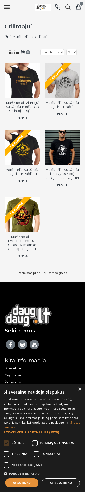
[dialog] (42, 438)
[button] (42, 432)
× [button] (79, 389)
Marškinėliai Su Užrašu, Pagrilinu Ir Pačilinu (63, 105)
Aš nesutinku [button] (61, 483)
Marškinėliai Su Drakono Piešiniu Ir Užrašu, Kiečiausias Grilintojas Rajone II (22, 243)
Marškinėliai (21, 36)
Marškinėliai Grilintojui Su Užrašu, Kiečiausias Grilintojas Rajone (22, 107)
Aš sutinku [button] (22, 483)
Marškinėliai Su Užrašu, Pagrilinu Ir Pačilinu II (22, 172)
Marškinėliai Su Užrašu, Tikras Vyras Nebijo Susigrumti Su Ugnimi (63, 174)
